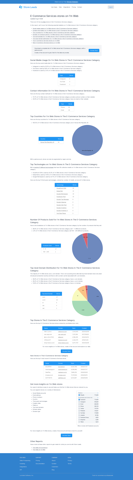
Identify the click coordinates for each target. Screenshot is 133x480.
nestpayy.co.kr (62, 372)
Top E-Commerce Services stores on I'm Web (46, 40)
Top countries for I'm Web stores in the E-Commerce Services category (54, 32)
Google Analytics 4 (62, 210)
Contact (79, 7)
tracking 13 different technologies (43, 167)
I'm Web (43, 22)
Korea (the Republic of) (47, 142)
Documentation (40, 463)
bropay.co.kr (62, 375)
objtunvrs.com (62, 331)
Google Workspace (62, 194)
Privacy (70, 460)
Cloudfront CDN (61, 188)
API (21, 470)
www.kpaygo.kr (62, 369)
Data (60, 7)
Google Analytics (61, 208)
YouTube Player (61, 213)
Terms (69, 463)
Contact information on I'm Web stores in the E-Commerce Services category (55, 30)
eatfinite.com (62, 378)
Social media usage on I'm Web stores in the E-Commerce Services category (55, 28)
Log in (111, 7)
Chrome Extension (72, 2)
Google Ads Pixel (61, 205)
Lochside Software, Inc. (26, 475)
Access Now (94, 50)
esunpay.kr (61, 366)
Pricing (74, 7)
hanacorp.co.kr (62, 340)
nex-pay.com (62, 334)
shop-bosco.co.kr (63, 343)
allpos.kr (60, 337)
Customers (55, 466)
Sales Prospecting (25, 460)
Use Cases (54, 7)
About (53, 460)
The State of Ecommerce (40, 447)
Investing (22, 463)
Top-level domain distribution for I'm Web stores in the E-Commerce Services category (58, 38)
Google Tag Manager (63, 199)
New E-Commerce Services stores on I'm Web (46, 42)
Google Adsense (61, 202)
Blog (53, 470)
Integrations (66, 7)
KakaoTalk (60, 191)
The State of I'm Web (39, 449)
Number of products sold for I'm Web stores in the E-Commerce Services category (57, 34)
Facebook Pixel (61, 196)
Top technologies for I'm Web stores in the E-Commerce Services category (55, 36)
